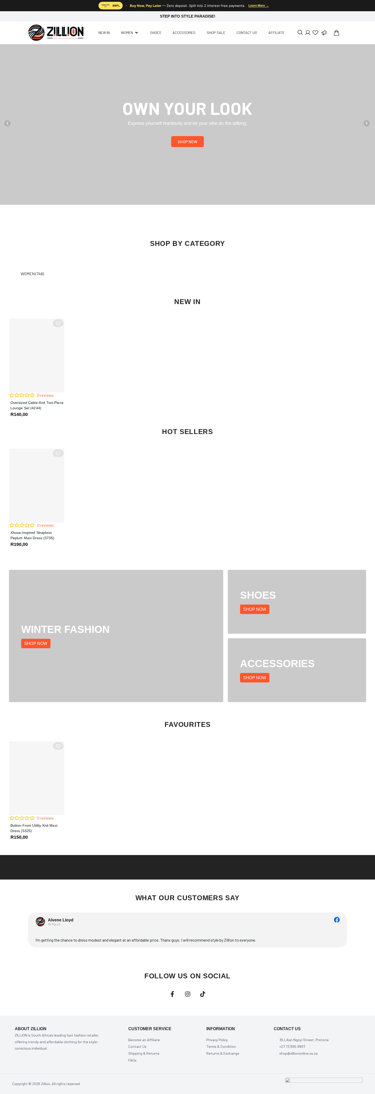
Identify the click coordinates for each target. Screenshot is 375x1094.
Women (28, 273)
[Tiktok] (203, 994)
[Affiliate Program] (324, 32)
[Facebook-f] (172, 994)
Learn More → (258, 5)
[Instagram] (187, 994)
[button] (7, 123)
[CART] (336, 33)
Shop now (35, 643)
